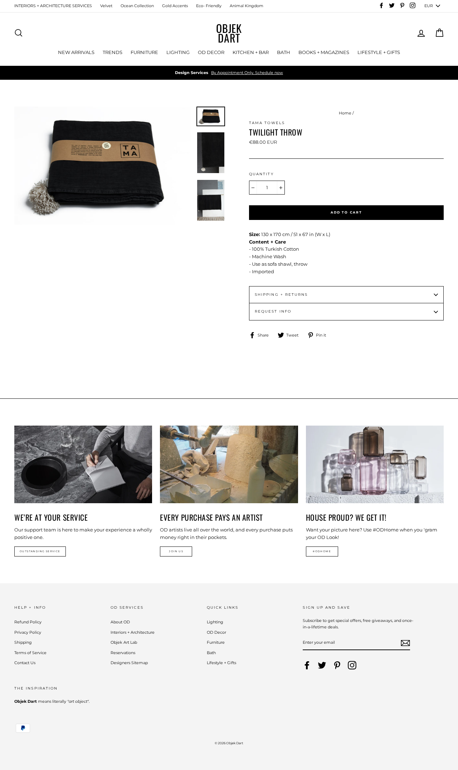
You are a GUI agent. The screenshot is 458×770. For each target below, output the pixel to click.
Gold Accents (175, 5)
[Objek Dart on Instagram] (352, 665)
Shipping (23, 642)
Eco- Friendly (208, 5)
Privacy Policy (27, 632)
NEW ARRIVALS (76, 52)
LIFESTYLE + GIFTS (378, 52)
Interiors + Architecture (133, 632)
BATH (283, 52)
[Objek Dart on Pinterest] (337, 665)
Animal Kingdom (246, 5)
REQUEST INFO (273, 311)
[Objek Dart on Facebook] (307, 665)
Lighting (215, 621)
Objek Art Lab (124, 642)
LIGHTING (178, 52)
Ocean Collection (137, 5)
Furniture (216, 642)
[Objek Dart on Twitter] (322, 665)
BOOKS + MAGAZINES (323, 52)
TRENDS (112, 52)
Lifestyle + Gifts (221, 662)
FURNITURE (144, 52)
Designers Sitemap (129, 662)
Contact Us (24, 662)
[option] (229, 73)
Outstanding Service (40, 551)
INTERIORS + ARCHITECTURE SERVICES (53, 5)
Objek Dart (229, 33)
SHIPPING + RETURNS (281, 294)
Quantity (261, 174)
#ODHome (322, 551)
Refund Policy (28, 621)
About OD (120, 621)
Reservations (123, 652)
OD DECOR (211, 52)
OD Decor (216, 632)
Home (345, 113)
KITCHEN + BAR (251, 52)
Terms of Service (30, 652)
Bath (211, 652)
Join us (176, 551)
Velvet (106, 5)
